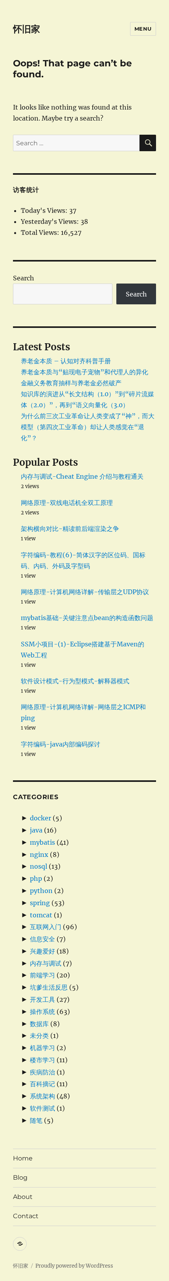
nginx (39, 854)
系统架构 (42, 1096)
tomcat (41, 915)
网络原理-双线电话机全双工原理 (67, 503)
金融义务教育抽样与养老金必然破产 (71, 383)
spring (40, 903)
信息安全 (42, 939)
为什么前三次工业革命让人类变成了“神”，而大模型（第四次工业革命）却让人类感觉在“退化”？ (87, 427)
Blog (20, 1177)
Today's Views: (45, 210)
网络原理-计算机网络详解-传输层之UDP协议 (85, 592)
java (36, 830)
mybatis (42, 842)
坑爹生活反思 (49, 987)
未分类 (39, 1035)
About (23, 1196)
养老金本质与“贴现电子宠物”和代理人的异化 (84, 372)
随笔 (36, 1120)
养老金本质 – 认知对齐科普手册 (66, 361)
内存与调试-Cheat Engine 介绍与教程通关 (82, 476)
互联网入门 (45, 927)
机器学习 (42, 1048)
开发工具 (42, 999)
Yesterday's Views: (51, 221)
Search (23, 278)
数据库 (39, 1024)
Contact (26, 1216)
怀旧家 (26, 29)
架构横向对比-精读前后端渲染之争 (70, 529)
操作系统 (42, 1012)
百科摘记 (42, 1084)
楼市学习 (42, 1060)
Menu (143, 29)
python (41, 891)
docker (40, 818)
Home (23, 1158)
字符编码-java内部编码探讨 (60, 744)
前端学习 (42, 975)
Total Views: (41, 232)
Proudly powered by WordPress (74, 1266)
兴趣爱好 (42, 951)
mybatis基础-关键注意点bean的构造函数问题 (87, 618)
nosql (38, 866)
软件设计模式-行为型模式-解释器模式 (75, 681)
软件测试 (42, 1108)
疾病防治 (42, 1072)
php (36, 878)
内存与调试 (45, 963)
